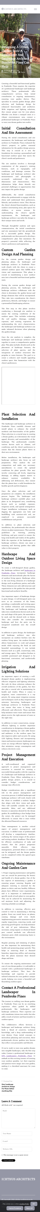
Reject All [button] (29, 1208)
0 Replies (22, 72)
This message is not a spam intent (16, 1155)
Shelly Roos (7, 71)
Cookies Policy (24, 1204)
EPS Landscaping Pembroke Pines (17, 1056)
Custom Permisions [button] (15, 1208)
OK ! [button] (34, 1204)
